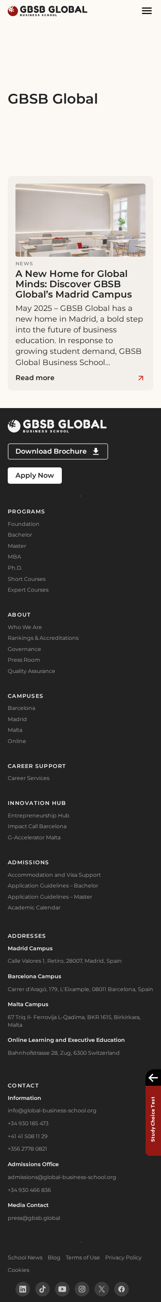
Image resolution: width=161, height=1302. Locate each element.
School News (25, 1257)
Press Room (24, 660)
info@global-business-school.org (52, 1110)
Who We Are (25, 627)
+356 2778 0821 (27, 1148)
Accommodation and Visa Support (54, 875)
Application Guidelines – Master (50, 897)
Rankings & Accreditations (43, 638)
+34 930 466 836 (29, 1190)
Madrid (17, 719)
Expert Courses (28, 590)
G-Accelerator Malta (34, 837)
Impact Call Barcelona (37, 826)
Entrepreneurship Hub (39, 815)
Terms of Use (83, 1257)
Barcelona (21, 708)
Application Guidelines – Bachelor (53, 885)
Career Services (28, 778)
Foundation (23, 524)
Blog (54, 1257)
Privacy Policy (123, 1257)
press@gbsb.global (34, 1218)
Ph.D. (15, 568)
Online (17, 741)
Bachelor (20, 534)
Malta (15, 730)
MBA (14, 556)
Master (17, 546)
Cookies (18, 1270)
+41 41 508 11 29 (28, 1136)
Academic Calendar (34, 907)
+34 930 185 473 (28, 1123)
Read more (35, 378)
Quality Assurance (31, 671)
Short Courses (27, 579)
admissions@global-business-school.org (62, 1177)
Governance (24, 649)
